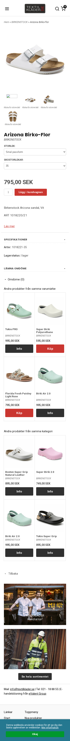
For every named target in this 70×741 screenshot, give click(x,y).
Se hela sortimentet (35, 676)
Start (7, 718)
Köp (50, 348)
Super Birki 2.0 (45, 472)
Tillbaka (12, 573)
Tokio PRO (11, 329)
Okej (35, 734)
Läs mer (9, 226)
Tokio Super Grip (46, 536)
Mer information (50, 727)
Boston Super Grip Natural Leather (16, 473)
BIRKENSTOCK (19, 22)
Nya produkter (33, 718)
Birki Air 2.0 (43, 393)
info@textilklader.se (22, 689)
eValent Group (37, 693)
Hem (6, 22)
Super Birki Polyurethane (44, 331)
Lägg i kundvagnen (31, 192)
